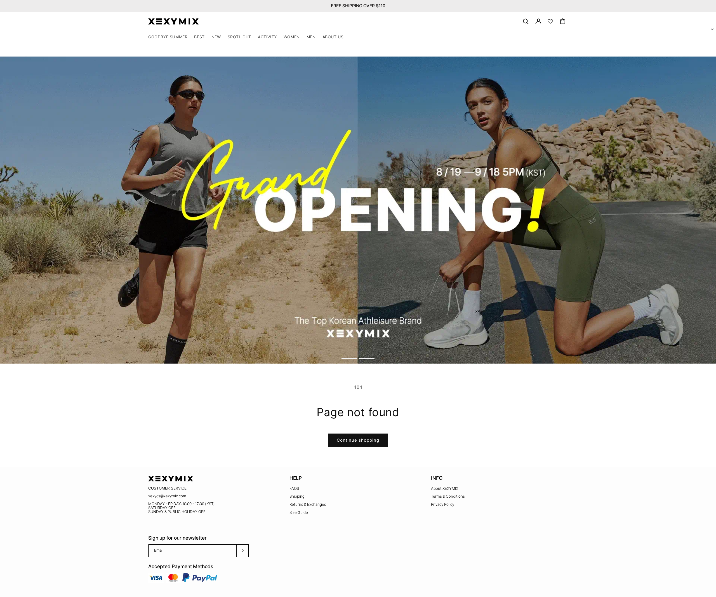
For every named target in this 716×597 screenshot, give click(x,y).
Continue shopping (358, 440)
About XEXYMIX (444, 488)
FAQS (294, 488)
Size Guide (298, 512)
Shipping (297, 496)
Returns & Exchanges (307, 504)
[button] (239, 37)
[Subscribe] (242, 550)
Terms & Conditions (448, 496)
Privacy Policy (442, 504)
